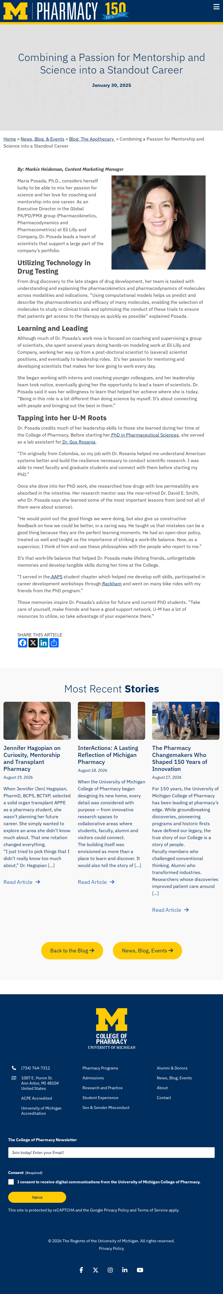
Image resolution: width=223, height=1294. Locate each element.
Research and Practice (102, 1087)
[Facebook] (81, 1270)
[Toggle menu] (216, 6)
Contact (164, 1097)
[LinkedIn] (125, 1270)
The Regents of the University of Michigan (100, 1240)
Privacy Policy (116, 1210)
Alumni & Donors (172, 1068)
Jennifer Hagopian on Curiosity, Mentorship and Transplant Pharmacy (32, 758)
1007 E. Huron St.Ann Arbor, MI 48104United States (40, 1083)
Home (9, 139)
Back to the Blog (69, 950)
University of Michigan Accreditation (41, 1110)
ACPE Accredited (36, 1098)
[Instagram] (110, 1270)
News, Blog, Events (145, 950)
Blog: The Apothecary (92, 139)
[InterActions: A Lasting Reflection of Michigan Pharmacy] (111, 721)
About (162, 1087)
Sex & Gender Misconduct (106, 1107)
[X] (95, 1270)
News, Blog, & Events (42, 139)
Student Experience (100, 1097)
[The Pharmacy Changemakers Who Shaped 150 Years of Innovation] (186, 721)
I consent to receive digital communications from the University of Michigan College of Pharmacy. (108, 1181)
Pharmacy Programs (100, 1068)
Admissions (93, 1078)
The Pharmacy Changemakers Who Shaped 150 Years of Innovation (179, 758)
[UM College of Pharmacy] (111, 1028)
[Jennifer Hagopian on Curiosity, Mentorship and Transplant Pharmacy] (37, 721)
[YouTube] (140, 1270)
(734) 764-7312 (35, 1068)
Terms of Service (152, 1210)
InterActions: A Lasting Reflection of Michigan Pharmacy (108, 755)
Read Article (18, 882)
